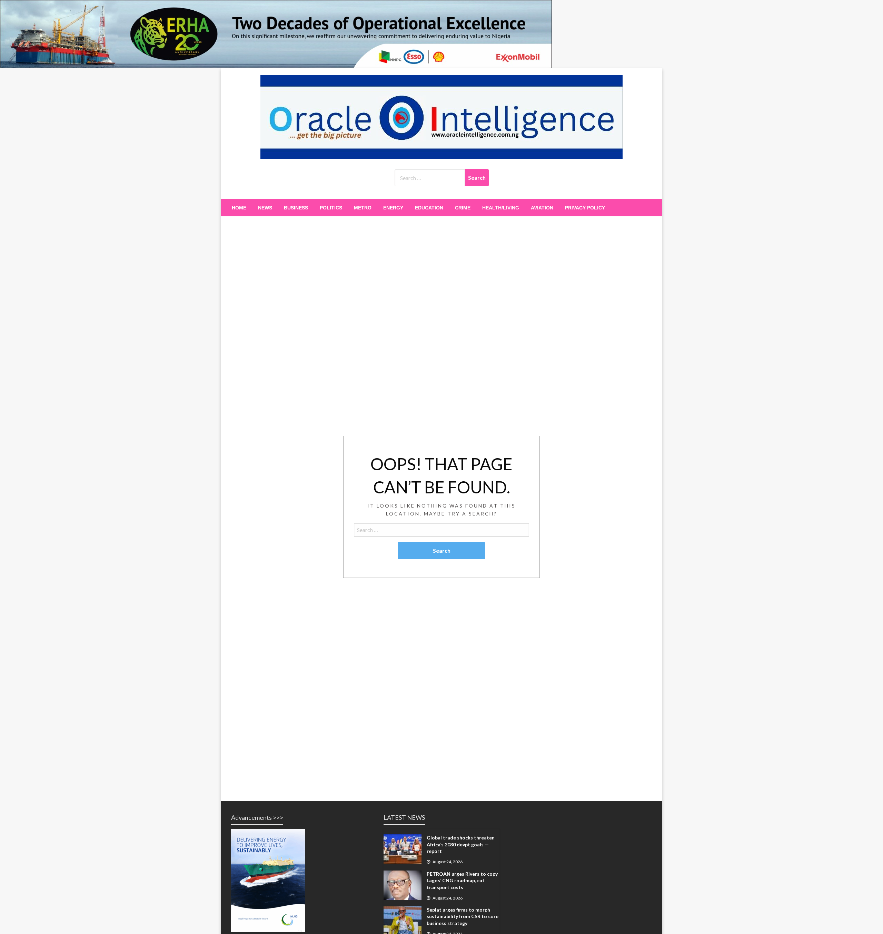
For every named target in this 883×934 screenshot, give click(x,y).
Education (429, 207)
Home (239, 207)
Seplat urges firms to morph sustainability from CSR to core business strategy (462, 916)
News (265, 207)
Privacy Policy (585, 207)
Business (296, 207)
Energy (393, 207)
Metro (362, 207)
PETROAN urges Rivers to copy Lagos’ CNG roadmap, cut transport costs (462, 880)
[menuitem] (239, 207)
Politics (331, 207)
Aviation (542, 207)
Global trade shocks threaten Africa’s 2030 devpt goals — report (461, 844)
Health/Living (500, 207)
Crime (462, 207)
